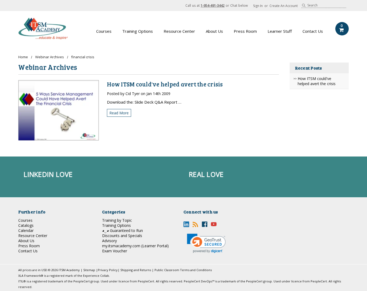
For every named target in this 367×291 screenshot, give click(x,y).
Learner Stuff (280, 31)
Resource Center (179, 31)
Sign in (258, 6)
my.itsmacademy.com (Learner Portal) (135, 245)
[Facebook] (204, 224)
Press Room (245, 31)
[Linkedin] (186, 224)
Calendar (26, 230)
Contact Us (313, 31)
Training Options (137, 31)
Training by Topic (117, 220)
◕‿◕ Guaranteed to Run (122, 230)
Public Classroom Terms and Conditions (183, 270)
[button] (206, 243)
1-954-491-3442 (213, 5)
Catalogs (26, 225)
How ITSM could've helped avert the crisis (317, 81)
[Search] (303, 5)
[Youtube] (214, 224)
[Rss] (195, 224)
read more (119, 112)
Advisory (109, 240)
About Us (214, 31)
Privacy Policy (108, 270)
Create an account (283, 6)
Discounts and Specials (122, 235)
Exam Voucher (114, 250)
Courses (103, 31)
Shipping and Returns (135, 270)
